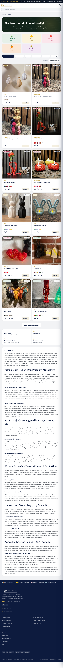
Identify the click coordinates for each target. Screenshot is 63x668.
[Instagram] (3, 605)
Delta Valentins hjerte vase (40, 139)
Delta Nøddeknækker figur (40, 311)
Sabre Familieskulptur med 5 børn (12, 139)
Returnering (5, 635)
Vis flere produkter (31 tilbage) (31, 325)
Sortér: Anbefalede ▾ (54, 60)
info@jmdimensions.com (9, 608)
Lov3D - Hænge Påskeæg (10, 96)
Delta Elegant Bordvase (9, 182)
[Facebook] (6, 605)
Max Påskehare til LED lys (40, 225)
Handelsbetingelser (6, 638)
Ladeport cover (6, 617)
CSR (3, 644)
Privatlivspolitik (5, 641)
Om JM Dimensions (38, 617)
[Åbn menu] (55, 5)
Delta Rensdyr (7, 311)
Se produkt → (25, 102)
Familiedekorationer (7, 623)
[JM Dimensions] (6, 5)
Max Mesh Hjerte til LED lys (11, 268)
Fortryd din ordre (37, 623)
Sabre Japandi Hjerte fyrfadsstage (42, 182)
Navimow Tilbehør (6, 620)
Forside (4, 14)
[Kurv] (60, 5)
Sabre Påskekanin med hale (10, 225)
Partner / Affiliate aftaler (39, 620)
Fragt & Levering (6, 633)
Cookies (59, 659)
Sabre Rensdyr (37, 268)
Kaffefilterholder (6, 626)
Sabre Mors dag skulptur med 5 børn (43, 96)
